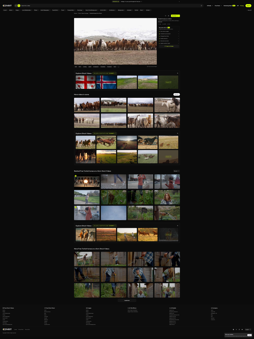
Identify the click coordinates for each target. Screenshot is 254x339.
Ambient (45, 321)
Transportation (5, 321)
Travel (4, 319)
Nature (4, 310)
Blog (212, 314)
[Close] (179, 1)
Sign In (248, 5)
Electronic (46, 319)
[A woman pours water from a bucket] (113, 259)
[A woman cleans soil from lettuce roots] (113, 197)
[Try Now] (141, 1)
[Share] (168, 16)
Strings (45, 322)
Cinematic (46, 316)
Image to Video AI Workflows (133, 311)
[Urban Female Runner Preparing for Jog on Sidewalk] (87, 213)
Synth (45, 310)
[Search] (19, 5)
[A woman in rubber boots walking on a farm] (87, 290)
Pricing (242, 5)
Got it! (249, 335)
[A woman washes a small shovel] (113, 275)
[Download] (98, 110)
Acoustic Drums (47, 324)
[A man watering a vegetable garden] (87, 259)
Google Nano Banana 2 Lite (174, 314)
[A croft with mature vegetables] (140, 213)
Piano (45, 314)
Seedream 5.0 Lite (172, 322)
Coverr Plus (213, 311)
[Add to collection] (165, 16)
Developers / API (214, 313)
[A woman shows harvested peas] (167, 197)
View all (249, 10)
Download (174, 15)
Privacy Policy (20, 329)
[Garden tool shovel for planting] (140, 275)
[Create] (15, 5)
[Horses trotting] (167, 121)
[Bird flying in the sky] (113, 213)
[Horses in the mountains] (113, 105)
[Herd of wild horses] (113, 121)
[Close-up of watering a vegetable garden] (167, 213)
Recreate (87, 110)
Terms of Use (27, 329)
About (212, 310)
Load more (127, 300)
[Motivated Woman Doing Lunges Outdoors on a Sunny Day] (87, 197)
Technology (5, 322)
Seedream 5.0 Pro (172, 321)
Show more (160, 21)
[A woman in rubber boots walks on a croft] (113, 290)
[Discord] (242, 329)
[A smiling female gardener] (167, 290)
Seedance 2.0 (171, 313)
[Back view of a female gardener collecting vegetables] (140, 290)
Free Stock (217, 5)
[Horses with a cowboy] (87, 121)
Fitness (4, 314)
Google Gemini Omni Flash (174, 319)
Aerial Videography (6, 316)
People (4, 311)
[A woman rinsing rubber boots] (87, 275)
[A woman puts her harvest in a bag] (167, 275)
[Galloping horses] (167, 105)
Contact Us (213, 319)
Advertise (212, 318)
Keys (45, 313)
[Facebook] (239, 329)
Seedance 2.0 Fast (172, 316)
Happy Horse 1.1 (172, 324)
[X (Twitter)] (236, 329)
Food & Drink (5, 318)
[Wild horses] (87, 105)
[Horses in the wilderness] (140, 121)
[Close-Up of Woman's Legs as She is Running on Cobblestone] (113, 181)
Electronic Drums (47, 311)
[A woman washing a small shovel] (167, 259)
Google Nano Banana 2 (173, 311)
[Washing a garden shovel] (140, 259)
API (238, 5)
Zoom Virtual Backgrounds (7, 324)
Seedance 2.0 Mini (172, 318)
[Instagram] (233, 329)
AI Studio (209, 5)
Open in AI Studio (169, 46)
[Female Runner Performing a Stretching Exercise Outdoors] (140, 181)
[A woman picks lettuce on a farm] (140, 197)
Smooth (45, 318)
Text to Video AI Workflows (132, 310)
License (15, 329)
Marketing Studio (229, 5)
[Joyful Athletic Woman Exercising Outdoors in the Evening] (167, 181)
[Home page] (7, 5)
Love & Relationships (6, 313)
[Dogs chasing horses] (140, 105)
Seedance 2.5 (171, 310)
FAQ (212, 316)
